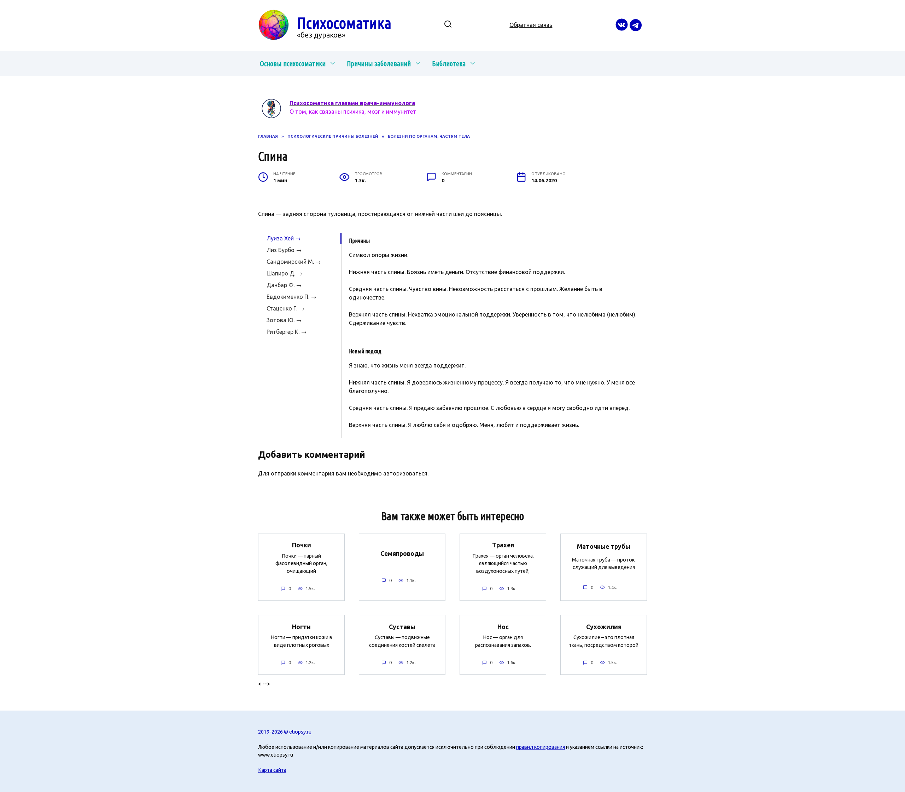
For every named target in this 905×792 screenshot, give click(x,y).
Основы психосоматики (293, 63)
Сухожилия (603, 626)
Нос (503, 626)
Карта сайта (272, 770)
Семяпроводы (402, 553)
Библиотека (449, 63)
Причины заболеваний (379, 63)
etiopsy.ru (300, 732)
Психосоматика (344, 23)
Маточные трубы (603, 546)
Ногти (301, 626)
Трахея (503, 545)
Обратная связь (530, 25)
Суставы (402, 626)
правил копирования (540, 747)
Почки (301, 545)
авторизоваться (405, 473)
